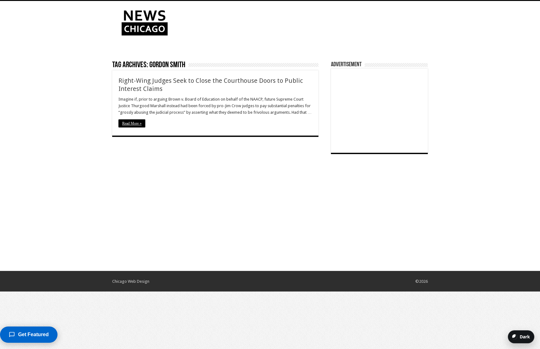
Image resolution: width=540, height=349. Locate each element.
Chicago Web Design (130, 281)
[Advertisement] (309, 21)
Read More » (132, 123)
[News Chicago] (144, 21)
